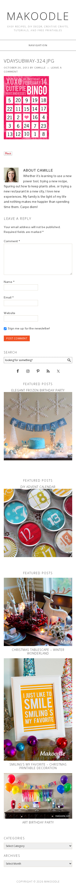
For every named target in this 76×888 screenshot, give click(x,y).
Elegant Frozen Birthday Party (38, 390)
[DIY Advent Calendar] (38, 523)
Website (9, 313)
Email (9, 297)
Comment (12, 241)
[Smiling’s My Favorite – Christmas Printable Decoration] (38, 709)
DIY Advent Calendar (38, 487)
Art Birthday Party (38, 822)
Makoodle (38, 16)
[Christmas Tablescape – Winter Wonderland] (38, 612)
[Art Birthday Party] (38, 796)
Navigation (38, 45)
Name (9, 282)
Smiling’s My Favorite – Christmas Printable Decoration (38, 766)
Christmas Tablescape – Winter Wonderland (38, 651)
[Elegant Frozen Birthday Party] (38, 426)
